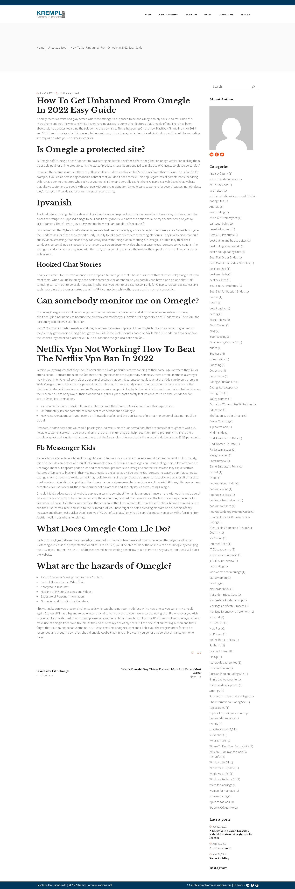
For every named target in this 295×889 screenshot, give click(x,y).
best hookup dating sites (225, 252)
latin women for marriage (225, 572)
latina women (218, 578)
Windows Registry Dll (222, 779)
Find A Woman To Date (223, 438)
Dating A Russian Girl (222, 382)
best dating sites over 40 (224, 246)
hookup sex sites (220, 495)
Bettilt (213, 303)
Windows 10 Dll (219, 762)
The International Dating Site (227, 702)
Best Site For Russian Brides (227, 291)
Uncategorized (57, 47)
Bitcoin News (217, 320)
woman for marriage (222, 791)
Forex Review (217, 461)
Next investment (220, 848)
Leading (214, 583)
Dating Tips (216, 393)
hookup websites (220, 506)
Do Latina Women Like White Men (230, 404)
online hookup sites (222, 640)
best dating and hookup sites (228, 240)
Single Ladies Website (223, 679)
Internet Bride (218, 544)
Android (214, 207)
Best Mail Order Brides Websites (229, 263)
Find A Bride (216, 432)
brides (213, 348)
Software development (223, 685)
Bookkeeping (217, 337)
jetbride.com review (221, 561)
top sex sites (217, 708)
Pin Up (213, 657)
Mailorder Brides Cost (223, 594)
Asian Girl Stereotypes (223, 218)
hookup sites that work (224, 500)
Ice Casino (215, 538)
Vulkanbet (215, 735)
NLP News (215, 634)
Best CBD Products (221, 235)
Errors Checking (219, 421)
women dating (218, 796)
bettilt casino (217, 308)
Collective (215, 370)
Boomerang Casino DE (223, 342)
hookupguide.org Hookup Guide (230, 512)
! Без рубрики (218, 174)
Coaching (215, 365)
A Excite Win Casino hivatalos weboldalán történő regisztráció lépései (230, 834)
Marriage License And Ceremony (229, 611)
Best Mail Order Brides (223, 257)
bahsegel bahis (219, 223)
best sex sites (217, 280)
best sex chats (218, 274)
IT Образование (220, 549)
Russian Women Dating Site (226, 674)
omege (81, 219)
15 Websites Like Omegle (53, 671)
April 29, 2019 (219, 843)
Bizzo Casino (217, 325)
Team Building (219, 858)
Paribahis (215, 645)
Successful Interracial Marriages (229, 696)
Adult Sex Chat (218, 185)
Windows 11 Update (222, 768)
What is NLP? (217, 741)
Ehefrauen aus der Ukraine (226, 416)
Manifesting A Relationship (226, 600)
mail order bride (219, 589)
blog (212, 331)
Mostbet (214, 617)
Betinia (213, 297)
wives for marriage (220, 785)
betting (214, 314)
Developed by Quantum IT (52, 885)
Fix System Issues (220, 449)
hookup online (218, 489)
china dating (217, 359)
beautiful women (220, 229)
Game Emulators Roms (224, 466)
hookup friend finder (222, 483)
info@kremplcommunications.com (210, 885)
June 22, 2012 (220, 826)
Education (215, 410)
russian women (219, 668)
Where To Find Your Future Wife (229, 746)
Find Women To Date (222, 444)
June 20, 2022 (47, 93)
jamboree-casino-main (223, 555)
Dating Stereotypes (221, 387)
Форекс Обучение (221, 807)
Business (215, 353)
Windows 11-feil (219, 774)
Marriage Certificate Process (226, 606)
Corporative (216, 376)
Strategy (214, 691)
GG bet (213, 472)
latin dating (216, 566)
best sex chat (217, 269)
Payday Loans (218, 651)
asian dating (217, 212)
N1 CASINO (216, 623)
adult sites (216, 190)
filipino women (218, 427)
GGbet (213, 478)
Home (40, 47)
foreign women (218, 455)
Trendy (213, 724)
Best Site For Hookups (223, 286)
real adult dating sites (223, 662)
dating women (218, 399)
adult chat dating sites (223, 179)
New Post (215, 628)
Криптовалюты (219, 802)
